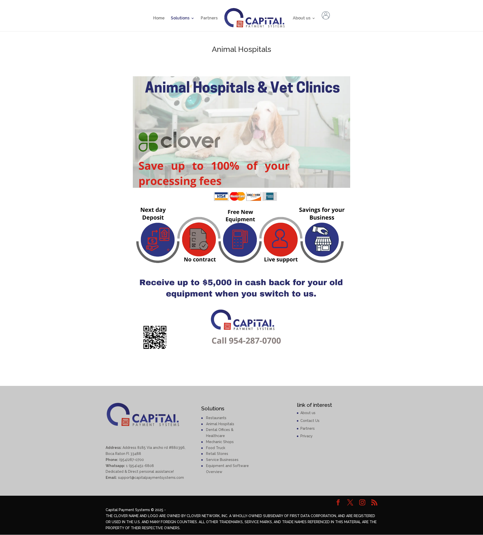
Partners (209, 18)
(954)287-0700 (131, 460)
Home (159, 18)
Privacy (306, 436)
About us (301, 18)
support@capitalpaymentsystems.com (151, 478)
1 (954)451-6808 (139, 466)
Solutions (180, 18)
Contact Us (309, 421)
